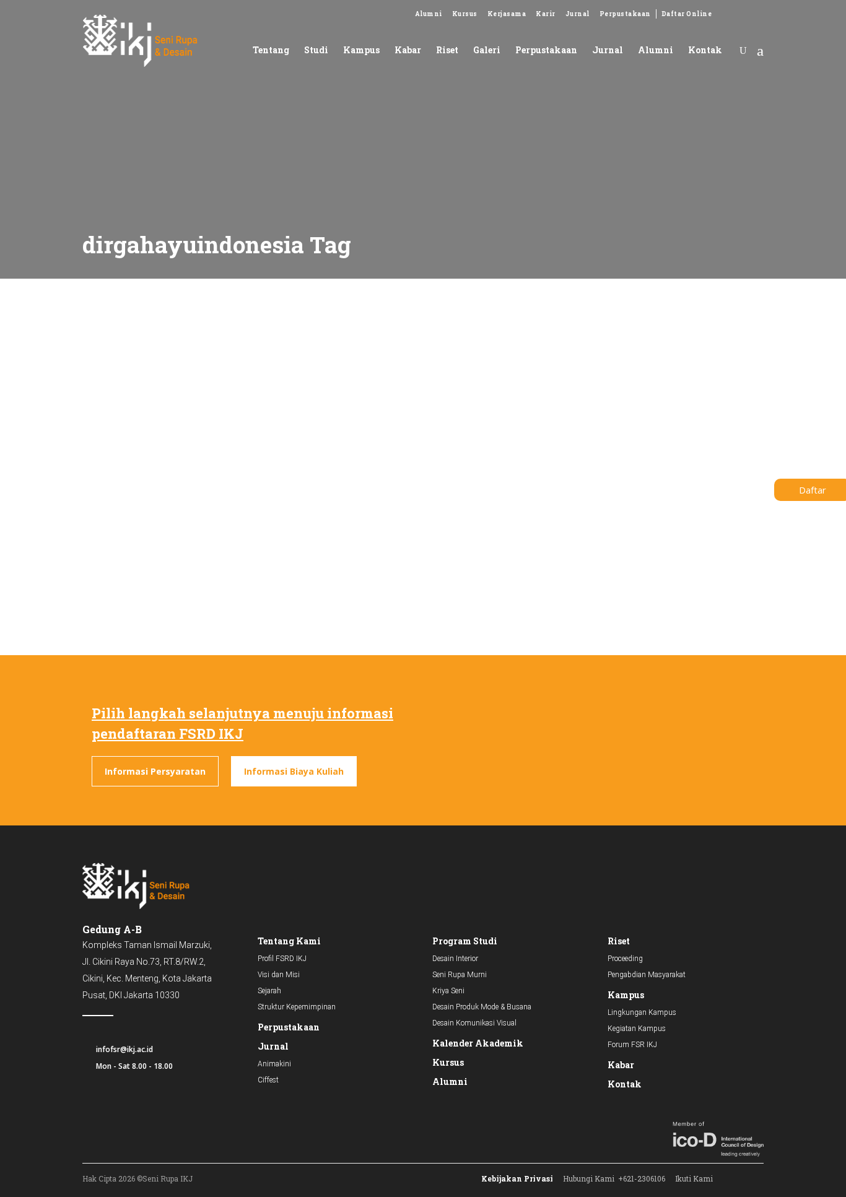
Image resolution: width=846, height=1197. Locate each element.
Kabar (621, 1065)
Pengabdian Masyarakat (647, 974)
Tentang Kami (289, 941)
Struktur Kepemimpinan (297, 1007)
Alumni (428, 14)
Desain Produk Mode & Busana (481, 1007)
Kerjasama (506, 14)
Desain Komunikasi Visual (474, 1023)
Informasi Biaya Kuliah (294, 771)
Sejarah (269, 990)
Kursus (465, 14)
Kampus (626, 995)
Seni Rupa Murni (459, 974)
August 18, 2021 (104, 449)
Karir (546, 14)
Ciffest (268, 1080)
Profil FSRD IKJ (282, 958)
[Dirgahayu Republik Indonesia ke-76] (183, 375)
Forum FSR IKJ (632, 1044)
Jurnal (577, 14)
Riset (619, 941)
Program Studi (464, 941)
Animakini (274, 1064)
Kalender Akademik (477, 1043)
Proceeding (625, 958)
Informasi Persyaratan (155, 771)
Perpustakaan (625, 14)
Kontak (625, 1084)
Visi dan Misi (279, 974)
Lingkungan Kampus (642, 1012)
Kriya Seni (448, 990)
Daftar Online (686, 14)
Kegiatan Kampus (637, 1028)
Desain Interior (455, 958)
